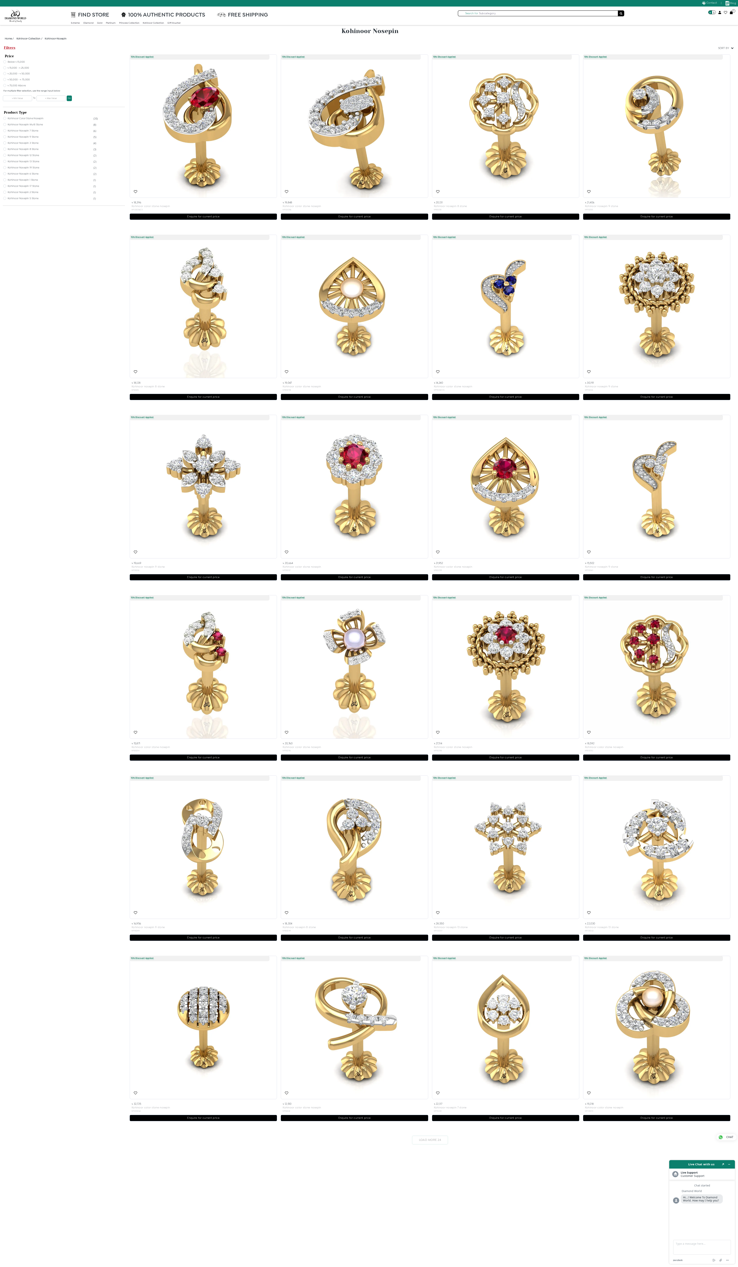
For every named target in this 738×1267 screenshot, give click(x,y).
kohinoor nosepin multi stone (25, 125)
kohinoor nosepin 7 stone (23, 131)
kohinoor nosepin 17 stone (23, 186)
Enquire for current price (203, 216)
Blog (732, 3)
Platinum (111, 23)
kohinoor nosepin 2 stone (23, 192)
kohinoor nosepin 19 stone (23, 168)
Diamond (88, 23)
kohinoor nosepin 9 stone (23, 137)
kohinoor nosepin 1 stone (23, 180)
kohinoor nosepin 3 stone (23, 143)
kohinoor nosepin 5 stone (23, 198)
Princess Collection (129, 23)
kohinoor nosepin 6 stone (23, 174)
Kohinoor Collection (153, 23)
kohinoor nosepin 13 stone (23, 162)
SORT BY (723, 48)
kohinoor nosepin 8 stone (23, 149)
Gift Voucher (174, 23)
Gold (99, 23)
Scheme (75, 23)
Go (69, 98)
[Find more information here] (702, 1212)
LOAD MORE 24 (430, 1140)
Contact (711, 3)
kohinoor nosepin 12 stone (23, 155)
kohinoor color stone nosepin (25, 118)
